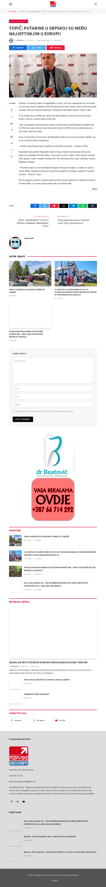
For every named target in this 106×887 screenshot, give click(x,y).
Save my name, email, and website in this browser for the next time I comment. (44, 411)
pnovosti (20, 40)
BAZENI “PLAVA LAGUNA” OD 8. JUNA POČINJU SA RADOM (50, 836)
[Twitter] (11, 116)
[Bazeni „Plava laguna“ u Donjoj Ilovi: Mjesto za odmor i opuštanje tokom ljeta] (15, 855)
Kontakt (54, 880)
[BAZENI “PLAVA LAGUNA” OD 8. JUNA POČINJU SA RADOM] (15, 840)
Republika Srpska (34, 11)
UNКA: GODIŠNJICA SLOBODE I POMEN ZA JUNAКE (27, 290)
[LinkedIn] (11, 123)
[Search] (95, 4)
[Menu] (10, 4)
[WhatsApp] (11, 149)
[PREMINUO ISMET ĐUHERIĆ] (15, 698)
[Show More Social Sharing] (67, 47)
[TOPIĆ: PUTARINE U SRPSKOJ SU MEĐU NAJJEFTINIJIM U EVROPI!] (53, 75)
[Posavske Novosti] (53, 4)
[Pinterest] (11, 130)
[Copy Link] (11, 156)
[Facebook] (11, 110)
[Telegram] (11, 143)
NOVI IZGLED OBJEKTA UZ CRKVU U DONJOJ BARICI (47, 679)
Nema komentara (43, 40)
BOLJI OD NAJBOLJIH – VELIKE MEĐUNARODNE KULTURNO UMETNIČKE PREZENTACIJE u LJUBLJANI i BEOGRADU (56, 584)
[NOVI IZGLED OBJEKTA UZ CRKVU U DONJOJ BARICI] (15, 683)
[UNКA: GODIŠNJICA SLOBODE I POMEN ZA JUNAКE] (30, 273)
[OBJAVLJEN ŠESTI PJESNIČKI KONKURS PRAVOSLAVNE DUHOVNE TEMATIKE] (53, 632)
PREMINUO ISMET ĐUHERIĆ (36, 694)
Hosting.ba (75, 875)
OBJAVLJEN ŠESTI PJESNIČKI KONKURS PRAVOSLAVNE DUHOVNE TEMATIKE (48, 662)
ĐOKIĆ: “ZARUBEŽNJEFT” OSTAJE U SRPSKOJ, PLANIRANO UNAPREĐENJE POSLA (32, 223)
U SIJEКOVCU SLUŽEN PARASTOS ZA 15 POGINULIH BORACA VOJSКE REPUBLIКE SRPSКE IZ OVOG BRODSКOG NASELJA (76, 292)
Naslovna (23, 11)
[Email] (11, 136)
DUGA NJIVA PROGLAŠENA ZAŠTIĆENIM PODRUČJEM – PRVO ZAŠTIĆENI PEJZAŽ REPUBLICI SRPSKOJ (26, 334)
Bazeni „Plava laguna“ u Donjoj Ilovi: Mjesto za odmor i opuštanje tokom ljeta (60, 852)
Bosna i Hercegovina (18, 21)
